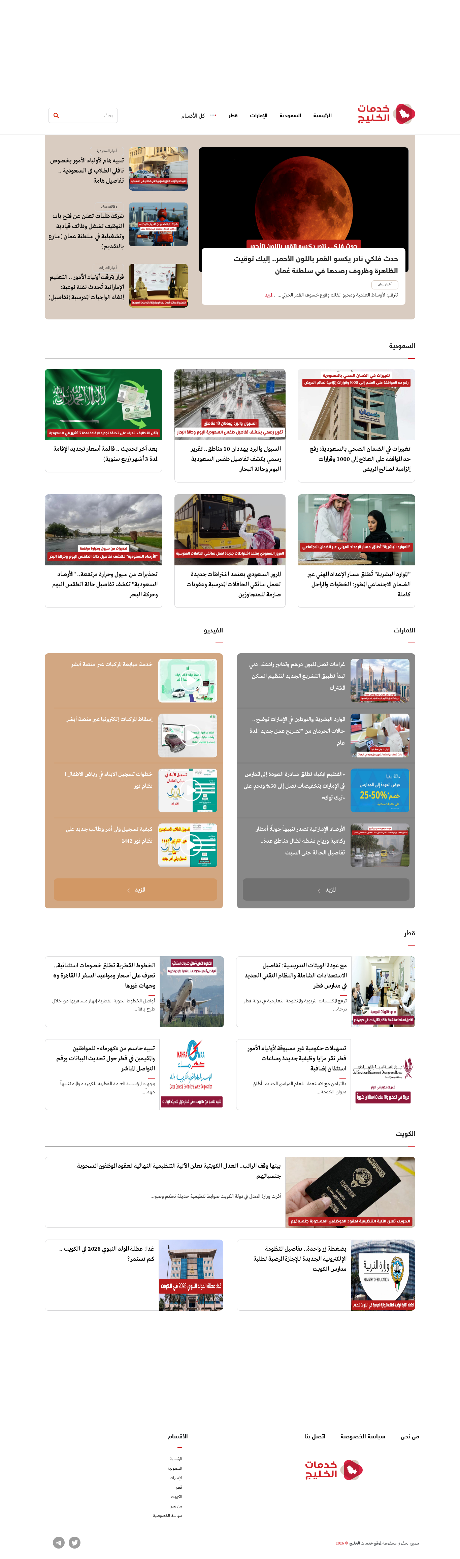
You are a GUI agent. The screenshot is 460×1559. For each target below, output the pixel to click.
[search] (56, 115)
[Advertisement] (230, 47)
